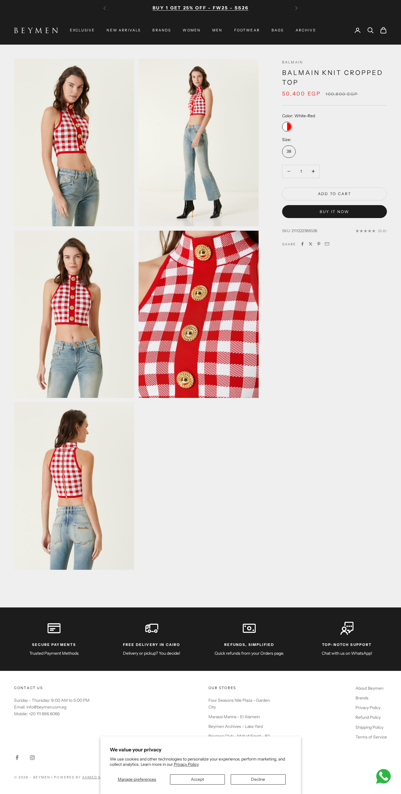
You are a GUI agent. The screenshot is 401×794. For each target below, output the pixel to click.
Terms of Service (371, 737)
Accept (197, 779)
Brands (161, 30)
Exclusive (82, 30)
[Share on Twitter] (310, 244)
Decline (258, 779)
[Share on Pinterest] (318, 244)
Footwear (247, 30)
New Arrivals (124, 30)
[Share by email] (327, 244)
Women (192, 30)
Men (217, 30)
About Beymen (369, 688)
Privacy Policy (186, 764)
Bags (278, 30)
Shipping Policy (369, 727)
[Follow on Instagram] (32, 758)
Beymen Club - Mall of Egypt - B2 (239, 736)
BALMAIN (292, 62)
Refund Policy (368, 717)
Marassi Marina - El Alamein (234, 716)
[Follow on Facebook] (17, 758)
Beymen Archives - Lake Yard (235, 726)
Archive (306, 30)
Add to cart (334, 193)
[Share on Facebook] (302, 244)
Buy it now (334, 211)
